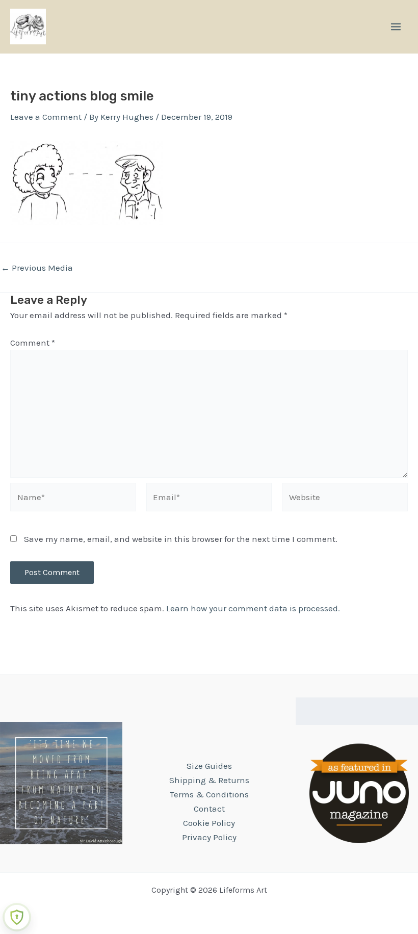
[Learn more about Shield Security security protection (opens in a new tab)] (17, 917)
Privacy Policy (209, 837)
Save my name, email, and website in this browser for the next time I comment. (180, 539)
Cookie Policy (209, 823)
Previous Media (37, 268)
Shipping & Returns (209, 780)
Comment (32, 343)
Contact (209, 808)
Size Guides (209, 766)
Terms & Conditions (209, 794)
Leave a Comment (46, 117)
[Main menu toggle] (396, 27)
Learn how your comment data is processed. (253, 608)
